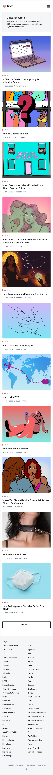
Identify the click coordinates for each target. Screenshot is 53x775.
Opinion (30, 661)
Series (30, 701)
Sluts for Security (35, 728)
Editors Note (7, 709)
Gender (5, 728)
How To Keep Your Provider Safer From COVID (23, 607)
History (5, 736)
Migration (31, 650)
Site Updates (33, 724)
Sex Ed (30, 705)
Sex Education (33, 709)
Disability (6, 701)
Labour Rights (7, 756)
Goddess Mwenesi (23, 298)
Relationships (33, 689)
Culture (5, 697)
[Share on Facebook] (44, 76)
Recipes (31, 685)
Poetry (30, 673)
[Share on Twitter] (41, 76)
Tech (30, 732)
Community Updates (10, 693)
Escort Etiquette (9, 713)
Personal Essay (34, 669)
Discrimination (8, 705)
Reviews (31, 693)
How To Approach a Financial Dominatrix (25, 294)
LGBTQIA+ (32, 646)
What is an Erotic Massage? (17, 345)
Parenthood (32, 665)
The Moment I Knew (35, 740)
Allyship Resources (9, 658)
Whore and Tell (33, 748)
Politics (31, 677)
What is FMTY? (10, 397)
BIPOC (4, 681)
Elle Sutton (21, 401)
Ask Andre (6, 673)
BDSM (4, 677)
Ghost (37, 765)
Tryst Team (21, 86)
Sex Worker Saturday (36, 720)
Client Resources (9, 689)
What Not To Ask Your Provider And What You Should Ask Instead (25, 241)
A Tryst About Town (10, 646)
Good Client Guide (9, 732)
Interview (6, 748)
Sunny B (18, 507)
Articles (8, 130)
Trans (30, 744)
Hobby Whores (8, 740)
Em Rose (19, 246)
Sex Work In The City (36, 717)
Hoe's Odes (6, 744)
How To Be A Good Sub (14, 554)
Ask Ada (5, 669)
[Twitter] (26, 768)
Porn (29, 681)
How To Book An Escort (15, 448)
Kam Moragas (21, 558)
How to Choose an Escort (16, 133)
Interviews (6, 752)
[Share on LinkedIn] (47, 76)
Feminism (6, 720)
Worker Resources (35, 752)
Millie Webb (20, 137)
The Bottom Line (34, 736)
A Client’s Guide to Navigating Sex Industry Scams (21, 81)
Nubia (44, 765)
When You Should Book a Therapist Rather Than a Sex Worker (25, 501)
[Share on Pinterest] (50, 76)
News (30, 654)
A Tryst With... (7, 650)
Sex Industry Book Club (37, 713)
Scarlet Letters (34, 697)
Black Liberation (8, 685)
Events (5, 717)
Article (7, 75)
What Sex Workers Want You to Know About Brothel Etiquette (22, 187)
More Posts (26, 625)
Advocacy (6, 654)
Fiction (5, 724)
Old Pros (31, 658)
